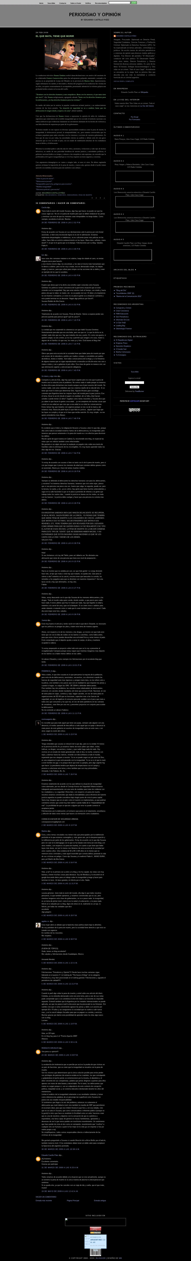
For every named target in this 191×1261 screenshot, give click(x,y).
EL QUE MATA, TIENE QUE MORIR (55, 36)
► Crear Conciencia (121, 311)
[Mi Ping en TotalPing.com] (95, 1230)
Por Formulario (134, 119)
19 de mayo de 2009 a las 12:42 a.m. (60, 1191)
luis (43, 255)
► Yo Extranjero (120, 355)
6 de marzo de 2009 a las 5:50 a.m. (60, 1042)
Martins (44, 831)
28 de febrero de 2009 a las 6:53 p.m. (61, 305)
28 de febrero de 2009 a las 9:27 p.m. (61, 588)
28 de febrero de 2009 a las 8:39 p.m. (61, 543)
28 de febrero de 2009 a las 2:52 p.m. (61, 223)
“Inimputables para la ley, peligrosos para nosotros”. (54, 184)
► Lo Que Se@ (120, 323)
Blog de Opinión (97, 1245)
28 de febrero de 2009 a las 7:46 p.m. (61, 418)
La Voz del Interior (147, 106)
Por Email (134, 117)
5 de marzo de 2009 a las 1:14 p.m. (59, 1024)
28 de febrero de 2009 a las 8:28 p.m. (61, 503)
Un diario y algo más (49, 376)
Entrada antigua (100, 1201)
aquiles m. (45, 921)
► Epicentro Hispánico (122, 346)
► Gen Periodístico (121, 317)
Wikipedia (144, 92)
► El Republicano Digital (123, 340)
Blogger (101, 1258)
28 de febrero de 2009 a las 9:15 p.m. (61, 561)
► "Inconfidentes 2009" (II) (124, 293)
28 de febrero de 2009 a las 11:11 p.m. (62, 713)
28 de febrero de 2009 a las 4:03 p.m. (61, 275)
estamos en (98, 1239)
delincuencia (51, 195)
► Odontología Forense (123, 329)
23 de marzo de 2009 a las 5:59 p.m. (60, 1055)
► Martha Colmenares (122, 352)
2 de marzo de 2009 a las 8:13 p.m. (59, 825)
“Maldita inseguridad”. (44, 187)
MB (120, 1258)
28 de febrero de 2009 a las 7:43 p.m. (61, 370)
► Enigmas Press (120, 343)
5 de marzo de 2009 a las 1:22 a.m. (60, 963)
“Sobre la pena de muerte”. (45, 179)
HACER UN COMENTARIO (46, 1197)
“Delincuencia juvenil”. (44, 181)
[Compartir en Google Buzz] (104, 199)
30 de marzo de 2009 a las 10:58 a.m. (61, 1149)
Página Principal (73, 1201)
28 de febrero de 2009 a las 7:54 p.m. (61, 453)
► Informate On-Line (121, 320)
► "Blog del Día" (120, 290)
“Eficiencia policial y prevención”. (48, 189)
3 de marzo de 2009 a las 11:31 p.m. (60, 883)
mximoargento (47, 719)
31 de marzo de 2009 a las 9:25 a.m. (60, 1168)
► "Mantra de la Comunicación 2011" (128, 296)
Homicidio (62, 195)
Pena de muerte (85, 195)
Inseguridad (72, 195)
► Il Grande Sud (120, 349)
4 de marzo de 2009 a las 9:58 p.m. (59, 939)
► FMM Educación (121, 314)
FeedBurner (139, 391)
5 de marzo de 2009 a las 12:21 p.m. (60, 984)
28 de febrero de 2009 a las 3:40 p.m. (61, 249)
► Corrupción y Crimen (122, 308)
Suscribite (135, 372)
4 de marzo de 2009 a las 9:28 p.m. (59, 915)
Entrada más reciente (44, 1201)
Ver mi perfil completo (124, 81)
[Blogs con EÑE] (95, 1233)
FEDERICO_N (47, 671)
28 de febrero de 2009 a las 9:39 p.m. (61, 614)
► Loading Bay (119, 326)
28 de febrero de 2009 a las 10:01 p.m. (62, 665)
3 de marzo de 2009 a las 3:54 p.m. (59, 862)
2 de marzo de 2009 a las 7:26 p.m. (59, 774)
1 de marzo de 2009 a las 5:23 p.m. (59, 734)
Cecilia (44, 207)
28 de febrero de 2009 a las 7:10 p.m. (61, 320)
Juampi (44, 620)
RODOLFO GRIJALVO (50, 1048)
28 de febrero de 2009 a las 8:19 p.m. (61, 471)
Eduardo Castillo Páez (50, 1155)
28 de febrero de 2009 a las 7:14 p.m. (61, 344)
